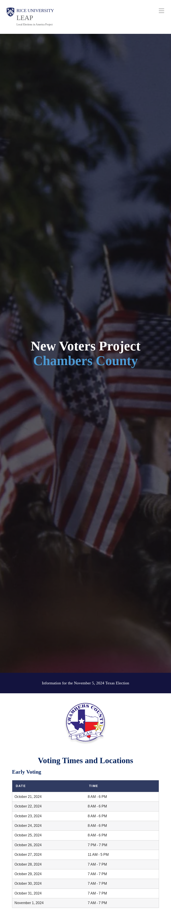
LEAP (24, 17)
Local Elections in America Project (34, 24)
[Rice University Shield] (10, 17)
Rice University (35, 10)
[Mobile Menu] (161, 10)
